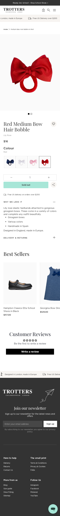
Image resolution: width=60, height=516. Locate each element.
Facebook (34, 488)
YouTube (34, 496)
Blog (5, 485)
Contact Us (8, 470)
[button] (54, 124)
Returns (6, 466)
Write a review (30, 351)
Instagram (34, 485)
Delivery (6, 463)
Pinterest (34, 492)
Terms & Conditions (38, 463)
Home (5, 29)
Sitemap (6, 496)
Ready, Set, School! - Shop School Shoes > (30, 3)
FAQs (32, 470)
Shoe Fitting (8, 492)
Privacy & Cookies (37, 466)
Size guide (7, 488)
